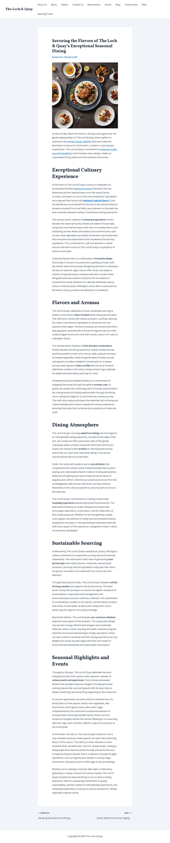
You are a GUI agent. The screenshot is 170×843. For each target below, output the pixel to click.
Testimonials (131, 4)
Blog (118, 4)
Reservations (94, 4)
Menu (54, 4)
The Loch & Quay (19, 9)
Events (108, 4)
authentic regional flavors (96, 200)
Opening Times (45, 13)
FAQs (144, 4)
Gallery (64, 4)
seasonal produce (83, 188)
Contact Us (77, 4)
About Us (42, 4)
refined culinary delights (79, 141)
